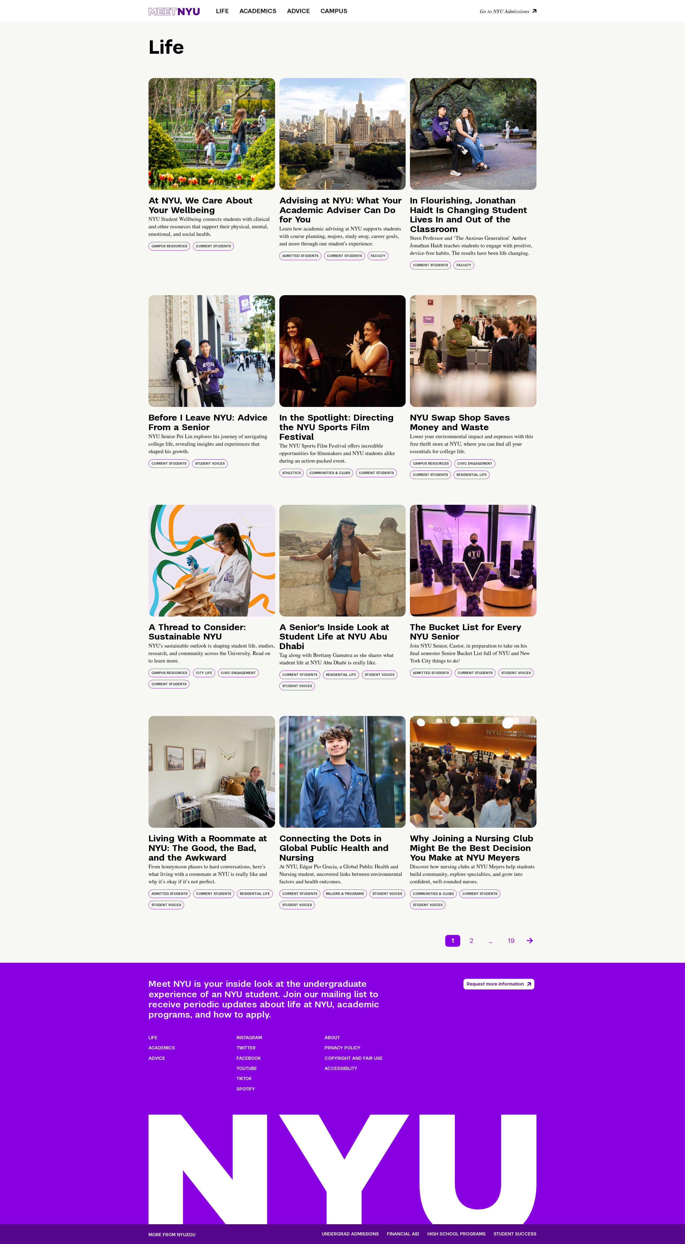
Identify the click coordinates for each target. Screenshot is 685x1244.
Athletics (291, 473)
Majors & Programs (345, 894)
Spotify (246, 1089)
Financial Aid (403, 1234)
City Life (204, 673)
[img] (212, 134)
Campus (334, 11)
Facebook (249, 1058)
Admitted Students (300, 256)
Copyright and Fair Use (354, 1058)
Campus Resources (169, 246)
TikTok (244, 1078)
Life (222, 11)
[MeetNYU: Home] (174, 10)
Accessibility (341, 1068)
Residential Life (471, 475)
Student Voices (210, 463)
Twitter (246, 1048)
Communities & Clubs (329, 473)
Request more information (495, 984)
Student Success (515, 1234)
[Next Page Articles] (530, 940)
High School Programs (456, 1234)
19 (511, 941)
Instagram (249, 1038)
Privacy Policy (342, 1048)
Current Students (213, 246)
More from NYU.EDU (172, 1235)
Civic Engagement (474, 463)
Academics (257, 11)
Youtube (247, 1068)
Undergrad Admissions (350, 1234)
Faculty (378, 256)
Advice (298, 11)
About (332, 1038)
